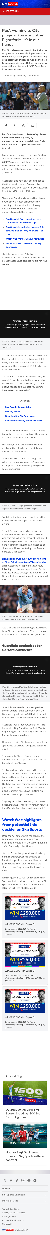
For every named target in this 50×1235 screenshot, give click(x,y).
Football (12, 11)
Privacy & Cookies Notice (13, 1213)
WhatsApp (35, 1180)
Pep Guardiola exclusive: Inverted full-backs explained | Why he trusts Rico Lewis (25, 230)
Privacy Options (9, 1216)
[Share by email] (33, 125)
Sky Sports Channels (13, 1194)
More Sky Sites (10, 1200)
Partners (7, 1188)
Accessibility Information (13, 1220)
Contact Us (7, 1224)
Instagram (23, 1180)
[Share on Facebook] (6, 125)
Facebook (11, 1180)
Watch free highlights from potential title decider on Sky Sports (22, 824)
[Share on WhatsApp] (24, 125)
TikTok (17, 1180)
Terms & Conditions (10, 1209)
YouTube (29, 1180)
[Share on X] (15, 125)
